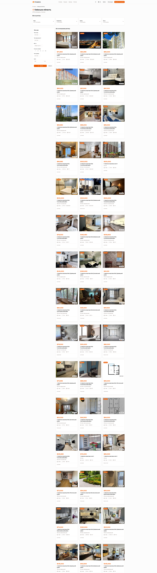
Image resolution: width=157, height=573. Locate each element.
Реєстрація (110, 2)
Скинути (50, 65)
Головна (60, 2)
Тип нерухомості (37, 38)
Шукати (41, 65)
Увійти (104, 2)
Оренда (70, 2)
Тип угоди (36, 32)
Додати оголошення (119, 2)
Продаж (65, 2)
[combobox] (37, 35)
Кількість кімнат (37, 48)
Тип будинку (36, 53)
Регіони (75, 2)
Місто (35, 43)
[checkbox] (34, 50)
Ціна (35, 59)
